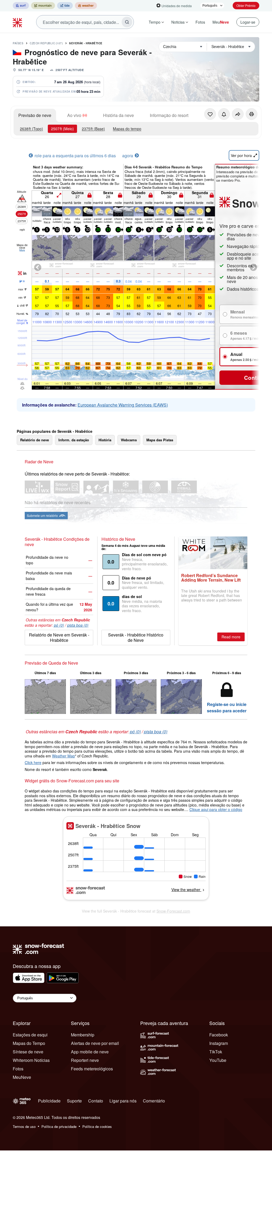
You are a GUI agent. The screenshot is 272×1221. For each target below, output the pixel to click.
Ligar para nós (123, 1101)
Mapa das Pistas (159, 439)
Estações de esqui (30, 1035)
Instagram (218, 1043)
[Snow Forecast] (18, 22)
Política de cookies (97, 1126)
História (105, 439)
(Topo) (31, 128)
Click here (33, 762)
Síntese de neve (28, 1052)
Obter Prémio (246, 5)
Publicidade (49, 1101)
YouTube (217, 1060)
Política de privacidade (58, 1126)
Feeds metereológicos (92, 1069)
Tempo (154, 22)
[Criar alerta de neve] (224, 114)
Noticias (178, 22)
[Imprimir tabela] (251, 114)
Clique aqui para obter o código (215, 809)
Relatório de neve (34, 439)
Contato (95, 1101)
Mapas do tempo (127, 128)
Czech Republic (46, 43)
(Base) (93, 128)
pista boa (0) (77, 625)
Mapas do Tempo (29, 1043)
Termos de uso (24, 1126)
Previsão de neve (34, 115)
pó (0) (59, 625)
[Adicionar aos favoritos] (210, 114)
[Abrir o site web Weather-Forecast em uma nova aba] (86, 5)
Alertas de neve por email (95, 1043)
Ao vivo (74, 115)
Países (18, 43)
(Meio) (62, 128)
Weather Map (63, 755)
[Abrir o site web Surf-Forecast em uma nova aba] (21, 5)
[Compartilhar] (238, 114)
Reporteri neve (85, 1060)
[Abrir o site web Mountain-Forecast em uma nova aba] (43, 5)
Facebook (218, 1035)
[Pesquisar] (127, 22)
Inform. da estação (73, 439)
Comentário (154, 1101)
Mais (22, 250)
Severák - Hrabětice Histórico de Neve (135, 637)
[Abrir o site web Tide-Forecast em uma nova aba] (65, 5)
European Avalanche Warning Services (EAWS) (123, 405)
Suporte (74, 1101)
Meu (220, 22)
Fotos (200, 22)
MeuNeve (22, 1077)
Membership (82, 1035)
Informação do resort (169, 115)
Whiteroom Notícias (31, 1060)
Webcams (129, 439)
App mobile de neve (90, 1052)
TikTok (215, 1052)
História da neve (118, 115)
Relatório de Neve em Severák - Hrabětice (59, 637)
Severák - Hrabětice (86, 43)
